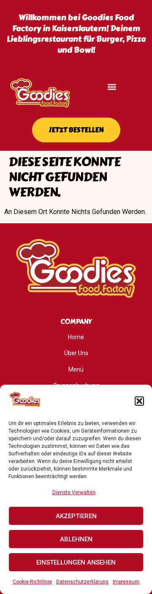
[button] (139, 401)
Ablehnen (76, 539)
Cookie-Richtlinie (32, 582)
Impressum (126, 582)
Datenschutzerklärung (82, 582)
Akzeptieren (76, 516)
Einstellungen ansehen (76, 562)
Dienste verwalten (73, 492)
